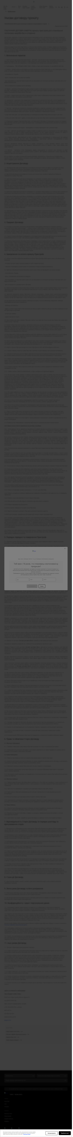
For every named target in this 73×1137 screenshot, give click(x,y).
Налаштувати (52, 1133)
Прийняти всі (65, 1133)
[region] (36, 1133)
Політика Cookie (26, 1134)
